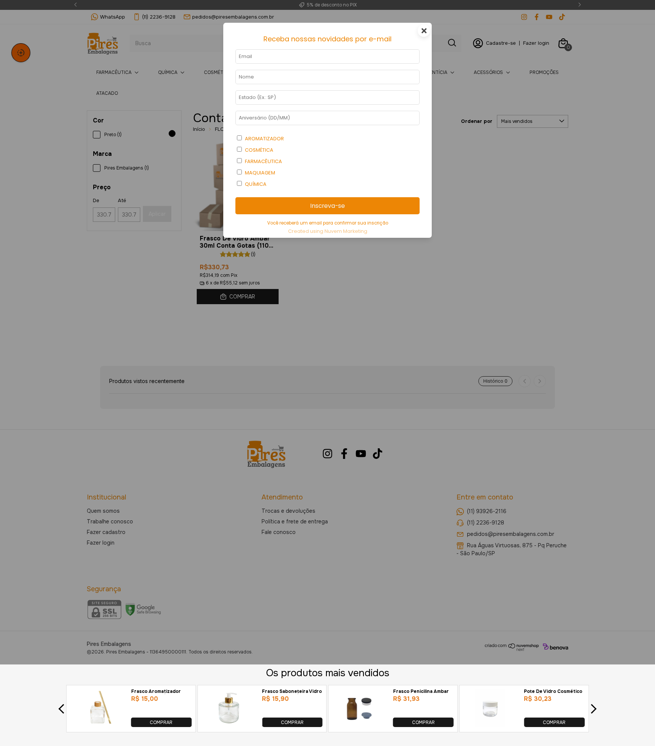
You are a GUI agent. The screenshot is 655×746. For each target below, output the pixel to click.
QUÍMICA (255, 184)
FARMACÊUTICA (263, 161)
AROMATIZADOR (264, 138)
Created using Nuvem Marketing (327, 231)
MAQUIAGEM (260, 172)
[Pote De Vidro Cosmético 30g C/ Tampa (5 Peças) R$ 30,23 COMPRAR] (491, 725)
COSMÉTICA (259, 150)
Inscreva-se (327, 206)
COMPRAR (161, 722)
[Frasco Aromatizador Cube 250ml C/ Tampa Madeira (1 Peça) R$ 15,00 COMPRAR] (98, 725)
